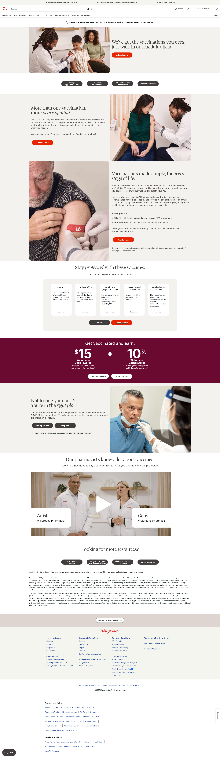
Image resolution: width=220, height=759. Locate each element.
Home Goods (50, 716)
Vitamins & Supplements (73, 726)
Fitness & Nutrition (69, 712)
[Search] (89, 8)
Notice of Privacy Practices (88, 685)
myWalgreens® (52, 656)
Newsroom (83, 644)
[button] (206, 8)
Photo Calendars (64, 746)
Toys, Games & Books (53, 726)
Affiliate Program (86, 666)
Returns (49, 644)
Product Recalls (118, 644)
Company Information (88, 638)
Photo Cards (84, 742)
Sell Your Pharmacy (152, 649)
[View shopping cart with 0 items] (216, 8)
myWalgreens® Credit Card (56, 662)
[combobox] (48, 8)
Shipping (49, 641)
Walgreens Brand (92, 726)
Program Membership (55, 659)
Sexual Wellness (91, 721)
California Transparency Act (90, 654)
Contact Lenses (88, 707)
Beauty (59, 707)
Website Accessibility (120, 647)
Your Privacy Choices (120, 669)
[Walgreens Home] (5, 9)
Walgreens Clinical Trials (154, 643)
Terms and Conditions (121, 638)
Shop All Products (52, 751)
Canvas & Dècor (97, 742)
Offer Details (117, 641)
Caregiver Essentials (72, 707)
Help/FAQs (50, 647)
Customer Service (53, 638)
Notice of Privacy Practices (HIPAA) (125, 662)
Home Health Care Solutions (68, 716)
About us (82, 641)
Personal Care (76, 721)
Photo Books (50, 746)
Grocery (93, 712)
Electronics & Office (52, 712)
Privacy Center (117, 659)
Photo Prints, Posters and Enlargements (61, 742)
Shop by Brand (71, 730)
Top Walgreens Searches (54, 730)
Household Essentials (90, 716)
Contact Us (50, 651)
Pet (67, 721)
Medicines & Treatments (54, 721)
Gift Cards (83, 712)
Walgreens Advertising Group (156, 638)
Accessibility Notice (119, 651)
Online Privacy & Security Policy (124, 666)
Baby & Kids (49, 707)
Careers (82, 651)
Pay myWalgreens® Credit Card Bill (59, 666)
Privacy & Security (119, 656)
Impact (82, 647)
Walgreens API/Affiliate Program (92, 659)
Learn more (61, 312)
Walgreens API (85, 662)
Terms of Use (134, 685)
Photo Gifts (77, 746)
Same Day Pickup (91, 746)
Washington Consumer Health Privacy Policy (124, 673)
